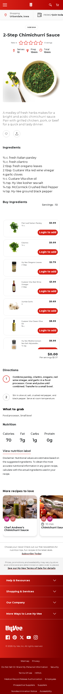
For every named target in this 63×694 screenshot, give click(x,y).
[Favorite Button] (6, 133)
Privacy (36, 661)
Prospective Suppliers (24, 685)
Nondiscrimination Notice (24, 691)
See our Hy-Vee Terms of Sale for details (31, 568)
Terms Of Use (25, 673)
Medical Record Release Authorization (23, 679)
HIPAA (38, 673)
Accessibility (46, 691)
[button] (21, 43)
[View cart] (57, 5)
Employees (50, 679)
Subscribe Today (31, 553)
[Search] (50, 5)
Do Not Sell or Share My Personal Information (24, 667)
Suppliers (42, 685)
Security (55, 667)
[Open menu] (5, 5)
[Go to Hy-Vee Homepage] (32, 5)
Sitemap (25, 661)
